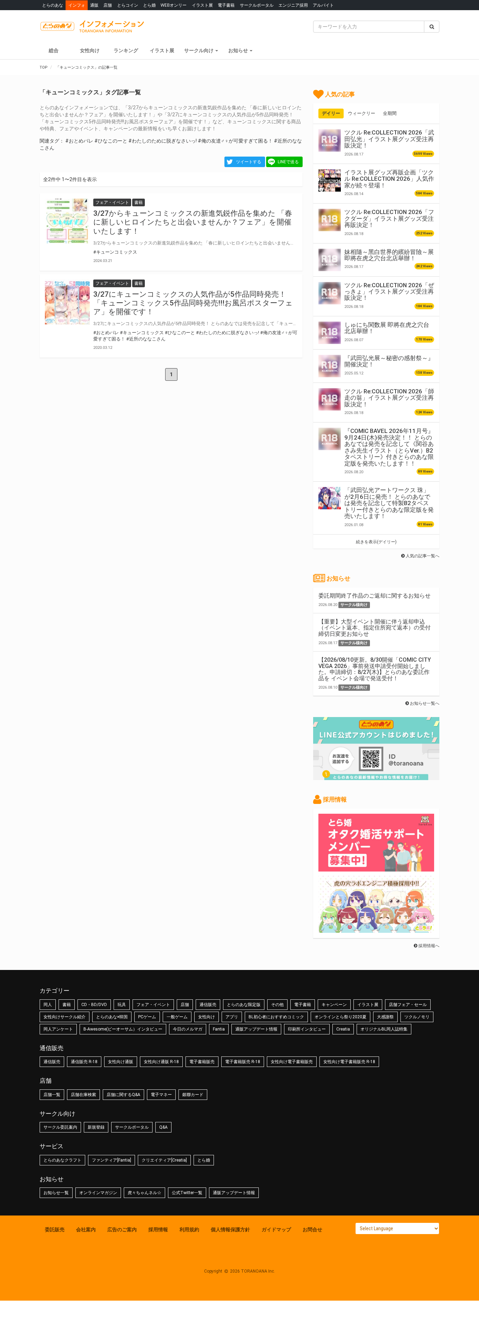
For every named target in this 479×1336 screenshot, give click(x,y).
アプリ (231, 1016)
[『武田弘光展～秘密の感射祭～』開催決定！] (329, 366)
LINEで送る (288, 161)
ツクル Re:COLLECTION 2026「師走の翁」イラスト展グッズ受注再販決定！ (389, 398)
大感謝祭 (385, 1016)
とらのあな (52, 5)
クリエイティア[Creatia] (164, 1160)
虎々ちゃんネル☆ (144, 1192)
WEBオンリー (174, 5)
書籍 (66, 1004)
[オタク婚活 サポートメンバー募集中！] (376, 868)
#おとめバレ (79, 141)
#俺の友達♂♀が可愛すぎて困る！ (235, 141)
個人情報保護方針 (230, 1229)
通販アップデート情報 (256, 1029)
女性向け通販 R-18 (161, 1061)
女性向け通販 (120, 1061)
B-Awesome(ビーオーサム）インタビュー (122, 1029)
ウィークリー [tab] (361, 113)
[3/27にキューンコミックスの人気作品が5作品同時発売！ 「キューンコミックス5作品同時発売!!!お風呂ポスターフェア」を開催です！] (67, 302)
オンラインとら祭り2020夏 (340, 1016)
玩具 (121, 1004)
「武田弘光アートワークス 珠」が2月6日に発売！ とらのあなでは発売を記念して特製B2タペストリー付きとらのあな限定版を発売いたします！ (389, 503)
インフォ (76, 5)
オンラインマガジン (98, 1192)
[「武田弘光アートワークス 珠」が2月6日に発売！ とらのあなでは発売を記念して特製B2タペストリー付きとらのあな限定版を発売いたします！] (329, 498)
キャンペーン (334, 1004)
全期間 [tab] (390, 113)
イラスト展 (202, 5)
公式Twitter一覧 (187, 1192)
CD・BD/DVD (94, 1004)
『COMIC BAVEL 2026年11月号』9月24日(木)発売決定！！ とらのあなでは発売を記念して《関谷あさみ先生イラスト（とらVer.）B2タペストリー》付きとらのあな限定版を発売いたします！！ (389, 447)
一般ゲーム (177, 1016)
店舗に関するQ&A (123, 1094)
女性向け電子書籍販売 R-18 (349, 1061)
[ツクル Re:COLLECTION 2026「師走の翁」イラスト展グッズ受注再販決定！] (329, 399)
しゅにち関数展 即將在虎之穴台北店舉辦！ (386, 328)
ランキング (126, 50)
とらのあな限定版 (244, 1004)
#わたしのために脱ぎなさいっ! (162, 141)
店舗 (107, 5)
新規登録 (96, 1127)
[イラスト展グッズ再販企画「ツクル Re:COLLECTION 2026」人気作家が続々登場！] (329, 180)
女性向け (90, 50)
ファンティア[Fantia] (111, 1160)
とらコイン (127, 5)
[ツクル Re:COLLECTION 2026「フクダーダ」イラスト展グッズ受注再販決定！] (329, 220)
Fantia (219, 1029)
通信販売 (208, 1004)
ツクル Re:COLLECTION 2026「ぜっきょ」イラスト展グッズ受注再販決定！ (389, 292)
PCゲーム (147, 1016)
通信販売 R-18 (84, 1061)
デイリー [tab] (331, 113)
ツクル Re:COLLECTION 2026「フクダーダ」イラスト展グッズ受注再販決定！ (389, 218)
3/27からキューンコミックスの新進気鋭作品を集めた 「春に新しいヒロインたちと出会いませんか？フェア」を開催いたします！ (192, 222)
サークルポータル (257, 5)
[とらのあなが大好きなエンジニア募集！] (376, 929)
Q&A (163, 1127)
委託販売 (55, 1229)
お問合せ (312, 1229)
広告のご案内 (122, 1229)
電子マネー (161, 1094)
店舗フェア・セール (408, 1004)
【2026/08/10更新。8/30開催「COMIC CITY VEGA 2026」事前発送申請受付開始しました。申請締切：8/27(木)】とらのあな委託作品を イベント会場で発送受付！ (374, 669)
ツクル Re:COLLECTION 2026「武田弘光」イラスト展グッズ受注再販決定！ (389, 139)
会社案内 (86, 1229)
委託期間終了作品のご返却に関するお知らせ (374, 595)
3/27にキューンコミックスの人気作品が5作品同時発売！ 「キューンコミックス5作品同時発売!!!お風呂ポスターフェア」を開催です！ (193, 303)
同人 (47, 1004)
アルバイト (323, 5)
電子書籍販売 (202, 1061)
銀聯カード (192, 1094)
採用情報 (158, 1229)
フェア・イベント (153, 1004)
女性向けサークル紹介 (64, 1016)
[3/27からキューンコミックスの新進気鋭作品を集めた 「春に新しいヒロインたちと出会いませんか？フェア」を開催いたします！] (67, 221)
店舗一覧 (51, 1094)
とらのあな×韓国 (112, 1016)
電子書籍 (226, 5)
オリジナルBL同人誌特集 (383, 1029)
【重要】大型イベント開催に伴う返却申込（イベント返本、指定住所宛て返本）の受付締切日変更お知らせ (374, 627)
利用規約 (189, 1229)
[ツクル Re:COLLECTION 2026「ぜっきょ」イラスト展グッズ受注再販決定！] (329, 293)
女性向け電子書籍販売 (292, 1061)
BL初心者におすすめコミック (276, 1016)
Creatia (343, 1029)
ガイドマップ (276, 1229)
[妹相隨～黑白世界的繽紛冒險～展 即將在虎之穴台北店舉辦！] (329, 260)
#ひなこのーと (110, 141)
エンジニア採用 (293, 5)
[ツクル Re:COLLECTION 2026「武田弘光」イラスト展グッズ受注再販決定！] (329, 140)
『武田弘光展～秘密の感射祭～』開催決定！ (389, 361)
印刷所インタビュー (307, 1029)
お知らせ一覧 (56, 1192)
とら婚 (149, 5)
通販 (94, 5)
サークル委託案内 (60, 1127)
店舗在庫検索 (83, 1094)
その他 (277, 1004)
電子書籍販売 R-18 (242, 1061)
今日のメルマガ (187, 1029)
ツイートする (248, 161)
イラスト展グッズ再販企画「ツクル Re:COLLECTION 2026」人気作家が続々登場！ (389, 179)
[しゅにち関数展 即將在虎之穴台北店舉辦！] (329, 333)
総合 (54, 50)
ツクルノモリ (417, 1016)
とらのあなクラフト (62, 1160)
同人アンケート (58, 1029)
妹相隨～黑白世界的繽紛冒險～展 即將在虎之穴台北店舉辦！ (389, 255)
